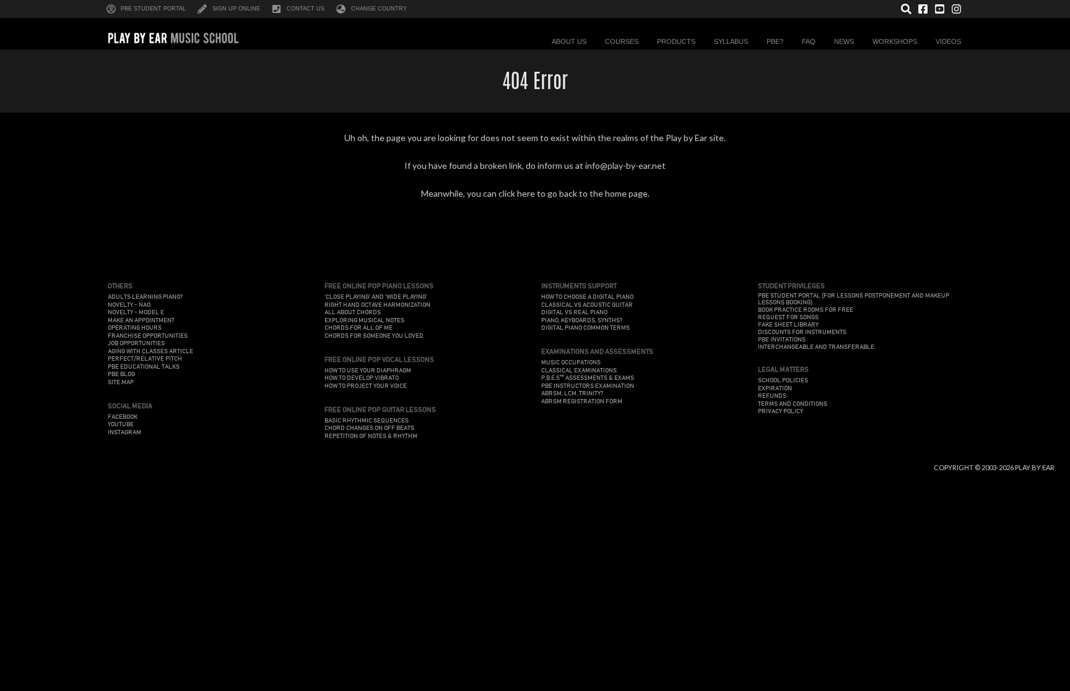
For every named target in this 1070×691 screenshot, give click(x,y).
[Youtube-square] (939, 9)
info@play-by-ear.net (625, 165)
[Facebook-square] (923, 9)
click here (516, 193)
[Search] (906, 9)
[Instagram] (956, 9)
